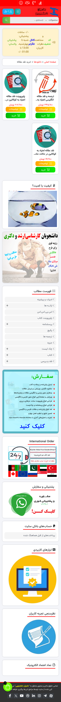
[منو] (18, 12)
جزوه (49, 343)
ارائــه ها (48, 306)
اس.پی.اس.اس (44, 312)
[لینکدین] (33, 695)
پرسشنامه (47, 324)
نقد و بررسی (46, 361)
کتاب (49, 355)
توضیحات (43, 109)
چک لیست (47, 349)
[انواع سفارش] (30, 401)
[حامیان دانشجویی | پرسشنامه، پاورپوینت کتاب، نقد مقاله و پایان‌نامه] (45, 11)
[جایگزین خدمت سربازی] (30, 257)
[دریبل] (28, 695)
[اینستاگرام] (39, 695)
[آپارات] (51, 695)
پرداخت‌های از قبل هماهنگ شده (39, 535)
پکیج (49, 330)
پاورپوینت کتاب (44, 318)
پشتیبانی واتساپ (11, 42)
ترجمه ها (47, 337)
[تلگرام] (45, 695)
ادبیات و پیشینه (44, 300)
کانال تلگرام (32, 42)
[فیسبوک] (10, 695)
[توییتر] (16, 695)
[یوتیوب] (22, 695)
